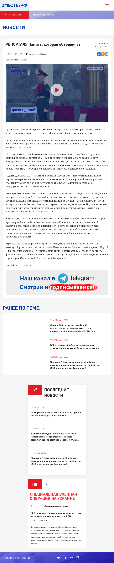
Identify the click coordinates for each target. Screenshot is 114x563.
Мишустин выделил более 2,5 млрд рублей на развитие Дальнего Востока (56, 414)
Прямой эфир (15, 15)
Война (16, 59)
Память (24, 59)
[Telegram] (106, 54)
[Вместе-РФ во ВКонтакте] (58, 558)
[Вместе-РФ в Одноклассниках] (65, 558)
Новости (103, 43)
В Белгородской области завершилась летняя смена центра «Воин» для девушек (74, 346)
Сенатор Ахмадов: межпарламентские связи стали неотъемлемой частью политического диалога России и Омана (55, 436)
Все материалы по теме (56, 505)
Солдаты (9, 59)
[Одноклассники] (103, 54)
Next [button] (37, 506)
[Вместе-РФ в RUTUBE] (77, 558)
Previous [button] (32, 506)
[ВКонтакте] (99, 54)
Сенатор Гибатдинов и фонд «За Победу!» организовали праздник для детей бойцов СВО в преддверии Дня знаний (75, 365)
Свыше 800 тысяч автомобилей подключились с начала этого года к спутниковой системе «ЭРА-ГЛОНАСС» (72, 328)
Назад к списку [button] (101, 46)
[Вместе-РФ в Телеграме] (71, 558)
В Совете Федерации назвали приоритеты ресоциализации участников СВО (56, 514)
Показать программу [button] (43, 14)
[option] (57, 528)
